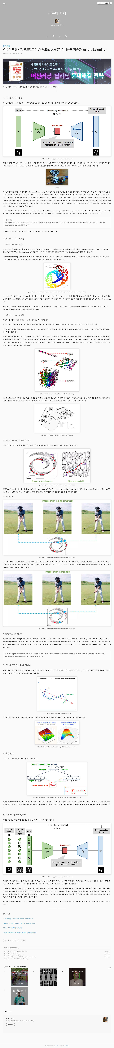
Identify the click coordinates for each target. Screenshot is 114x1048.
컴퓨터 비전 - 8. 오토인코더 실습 (11, 953)
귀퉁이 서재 (57, 13)
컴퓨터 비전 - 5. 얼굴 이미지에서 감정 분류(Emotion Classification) (19, 957)
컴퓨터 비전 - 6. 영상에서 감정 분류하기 (13, 955)
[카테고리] (4, 3)
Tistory (67, 1045)
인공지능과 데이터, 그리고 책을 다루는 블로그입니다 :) (20, 1021)
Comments (7, 1011)
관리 (66, 36)
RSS (60, 36)
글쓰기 (48, 36)
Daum (56, 1045)
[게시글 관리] (11, 940)
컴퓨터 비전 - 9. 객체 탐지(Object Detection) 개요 (15, 951)
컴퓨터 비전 (6, 46)
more (109, 967)
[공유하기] (8, 940)
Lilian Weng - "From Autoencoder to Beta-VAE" (18, 919)
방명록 (54, 36)
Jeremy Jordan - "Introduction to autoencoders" (19, 923)
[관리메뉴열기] (111, 3)
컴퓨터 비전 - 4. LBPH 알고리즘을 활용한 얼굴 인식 (15, 959)
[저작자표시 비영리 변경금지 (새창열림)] (22, 940)
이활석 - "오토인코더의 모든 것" (12, 928)
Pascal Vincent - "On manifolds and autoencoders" (20, 933)
